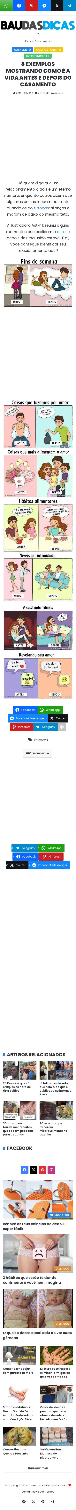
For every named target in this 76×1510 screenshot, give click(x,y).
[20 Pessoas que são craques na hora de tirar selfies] (19, 1070)
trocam (43, 208)
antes (62, 231)
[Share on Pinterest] (31, 5)
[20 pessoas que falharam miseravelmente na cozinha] (56, 1110)
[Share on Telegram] (69, 5)
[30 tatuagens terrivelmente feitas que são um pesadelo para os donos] (19, 1110)
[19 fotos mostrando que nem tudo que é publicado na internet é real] (56, 1070)
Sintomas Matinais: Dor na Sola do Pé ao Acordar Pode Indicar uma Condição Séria (18, 1413)
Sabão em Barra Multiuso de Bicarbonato (51, 1454)
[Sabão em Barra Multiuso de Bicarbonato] (56, 1436)
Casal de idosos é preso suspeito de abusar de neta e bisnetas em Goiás (53, 1413)
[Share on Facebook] (19, 5)
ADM (18, 93)
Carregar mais (38, 1468)
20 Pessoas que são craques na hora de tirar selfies (17, 1087)
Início (30, 41)
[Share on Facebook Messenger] (44, 5)
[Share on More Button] (62, 727)
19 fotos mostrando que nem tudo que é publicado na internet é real (55, 1088)
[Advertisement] (38, 141)
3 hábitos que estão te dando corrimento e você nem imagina (32, 1280)
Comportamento (48, 50)
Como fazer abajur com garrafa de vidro (18, 1371)
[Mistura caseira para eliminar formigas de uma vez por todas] (56, 1355)
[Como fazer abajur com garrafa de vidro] (19, 1355)
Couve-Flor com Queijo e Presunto (15, 1451)
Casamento (44, 41)
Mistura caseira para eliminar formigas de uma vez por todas (55, 1373)
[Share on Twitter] (57, 5)
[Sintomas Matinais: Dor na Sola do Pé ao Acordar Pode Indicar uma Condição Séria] (19, 1394)
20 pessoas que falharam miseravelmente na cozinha (53, 1128)
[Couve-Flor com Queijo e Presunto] (19, 1436)
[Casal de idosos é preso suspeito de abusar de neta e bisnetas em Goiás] (56, 1394)
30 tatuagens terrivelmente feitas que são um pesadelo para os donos (18, 1128)
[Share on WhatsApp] (6, 5)
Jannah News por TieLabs (38, 1492)
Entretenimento (37, 56)
